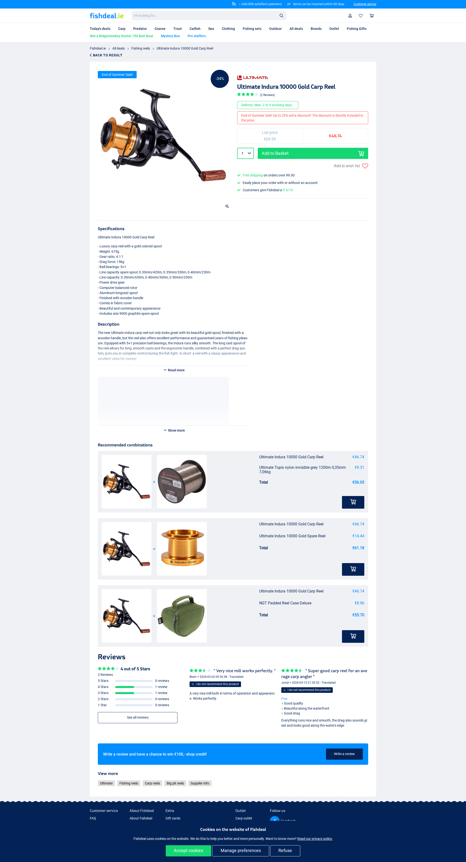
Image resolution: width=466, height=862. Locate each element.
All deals (118, 48)
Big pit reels (175, 783)
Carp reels (152, 783)
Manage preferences (241, 850)
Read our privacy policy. (315, 839)
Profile (350, 15)
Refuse (285, 850)
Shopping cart (371, 15)
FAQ (93, 818)
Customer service (365, 4)
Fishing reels (140, 48)
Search (281, 15)
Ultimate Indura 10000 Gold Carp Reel (185, 48)
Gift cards (173, 818)
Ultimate (106, 783)
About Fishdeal (141, 818)
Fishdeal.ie (98, 48)
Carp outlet (243, 818)
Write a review (344, 754)
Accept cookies (188, 850)
